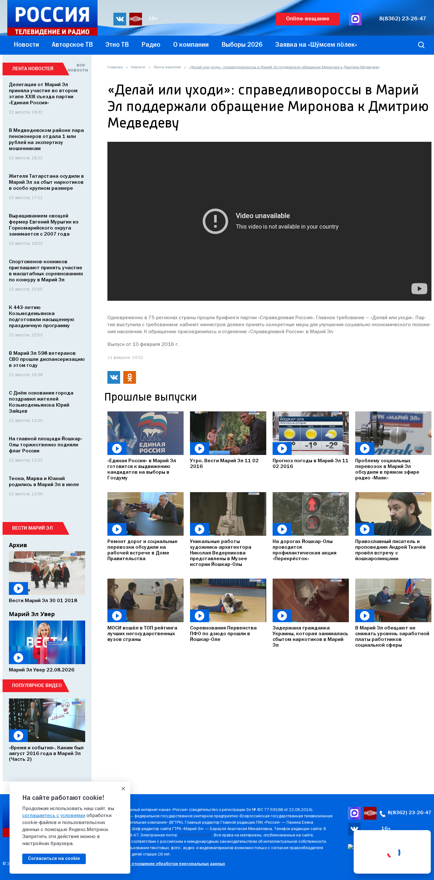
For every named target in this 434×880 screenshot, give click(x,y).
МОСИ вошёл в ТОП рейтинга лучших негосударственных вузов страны (142, 634)
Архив (18, 545)
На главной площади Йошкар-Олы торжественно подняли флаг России (46, 445)
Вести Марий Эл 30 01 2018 (43, 601)
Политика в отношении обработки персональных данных (166, 864)
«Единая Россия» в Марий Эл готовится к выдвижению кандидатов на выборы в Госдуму (141, 469)
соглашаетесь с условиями (53, 816)
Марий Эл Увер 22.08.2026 (41, 670)
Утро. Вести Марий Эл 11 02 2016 (224, 464)
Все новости (76, 67)
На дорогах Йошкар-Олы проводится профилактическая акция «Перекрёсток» (304, 550)
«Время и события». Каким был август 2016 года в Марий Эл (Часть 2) (46, 754)
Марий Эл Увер (32, 614)
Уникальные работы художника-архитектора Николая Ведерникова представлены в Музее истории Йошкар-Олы (220, 553)
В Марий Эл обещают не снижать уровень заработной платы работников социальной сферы (392, 637)
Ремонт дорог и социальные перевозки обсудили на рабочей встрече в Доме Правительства (142, 550)
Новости (138, 67)
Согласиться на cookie (54, 859)
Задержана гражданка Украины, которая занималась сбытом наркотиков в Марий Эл (310, 637)
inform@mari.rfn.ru (195, 835)
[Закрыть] (123, 789)
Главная (115, 67)
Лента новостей (167, 67)
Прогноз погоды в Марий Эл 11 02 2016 (311, 464)
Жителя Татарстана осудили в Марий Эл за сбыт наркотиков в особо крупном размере (46, 182)
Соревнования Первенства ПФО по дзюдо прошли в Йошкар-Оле (223, 634)
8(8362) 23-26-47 (402, 19)
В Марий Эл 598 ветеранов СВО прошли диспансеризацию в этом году (47, 359)
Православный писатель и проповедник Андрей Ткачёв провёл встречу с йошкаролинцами (390, 550)
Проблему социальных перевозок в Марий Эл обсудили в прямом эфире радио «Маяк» (387, 469)
